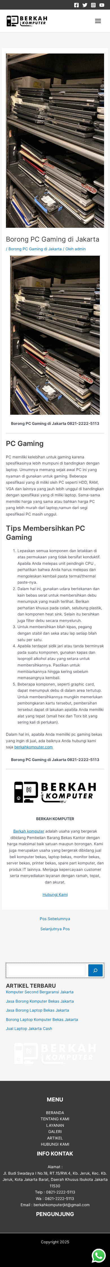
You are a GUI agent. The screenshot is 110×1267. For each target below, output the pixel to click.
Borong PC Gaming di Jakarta (35, 249)
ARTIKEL (55, 1138)
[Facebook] (76, 5)
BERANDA (55, 1112)
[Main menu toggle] (98, 21)
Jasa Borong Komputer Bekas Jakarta (40, 1001)
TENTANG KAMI (55, 1119)
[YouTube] (101, 5)
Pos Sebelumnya (55, 919)
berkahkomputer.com (33, 747)
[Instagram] (93, 5)
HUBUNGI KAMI (55, 1144)
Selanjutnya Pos (55, 929)
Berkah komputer (28, 831)
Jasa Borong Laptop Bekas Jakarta (37, 1010)
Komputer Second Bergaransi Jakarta (40, 992)
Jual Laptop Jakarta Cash (29, 1028)
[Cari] (95, 970)
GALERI (55, 1131)
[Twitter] (84, 5)
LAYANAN (55, 1125)
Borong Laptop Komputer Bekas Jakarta (42, 1019)
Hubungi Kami (55, 894)
